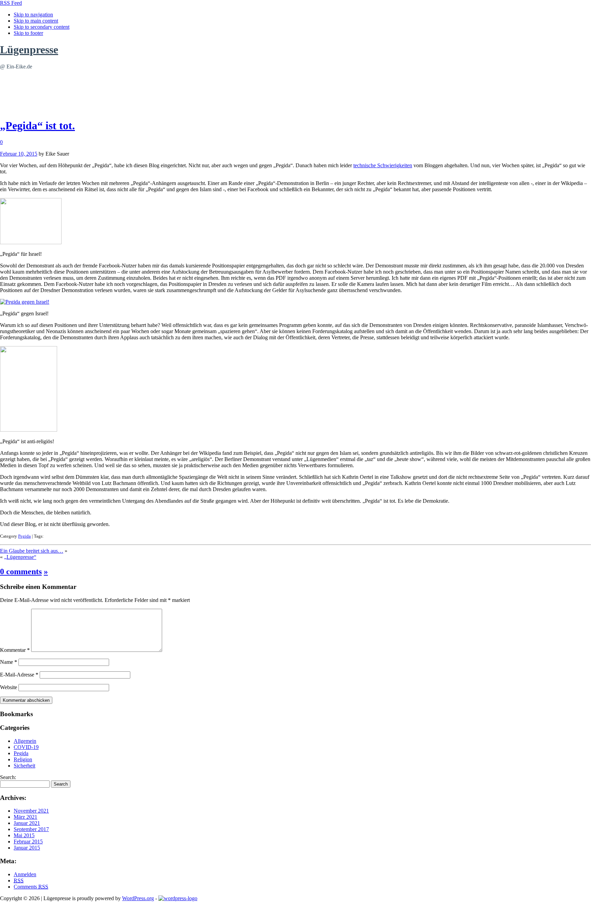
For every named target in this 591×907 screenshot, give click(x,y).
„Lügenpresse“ (20, 557)
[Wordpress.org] (177, 898)
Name (8, 662)
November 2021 (31, 811)
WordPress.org (138, 898)
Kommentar (15, 650)
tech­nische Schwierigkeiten (382, 165)
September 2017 (31, 829)
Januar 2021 (27, 823)
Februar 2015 (28, 841)
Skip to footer (28, 33)
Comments (31, 887)
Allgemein (25, 741)
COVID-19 (26, 747)
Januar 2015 (27, 848)
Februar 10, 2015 (18, 154)
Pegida (24, 536)
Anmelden (25, 874)
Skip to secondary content (41, 27)
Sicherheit (24, 765)
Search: (8, 777)
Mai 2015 (24, 835)
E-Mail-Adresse (19, 675)
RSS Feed (11, 3)
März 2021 (25, 817)
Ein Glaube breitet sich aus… (31, 551)
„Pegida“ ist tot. (37, 125)
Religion (23, 759)
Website (8, 687)
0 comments (21, 571)
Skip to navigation (33, 14)
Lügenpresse (29, 49)
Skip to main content (36, 21)
